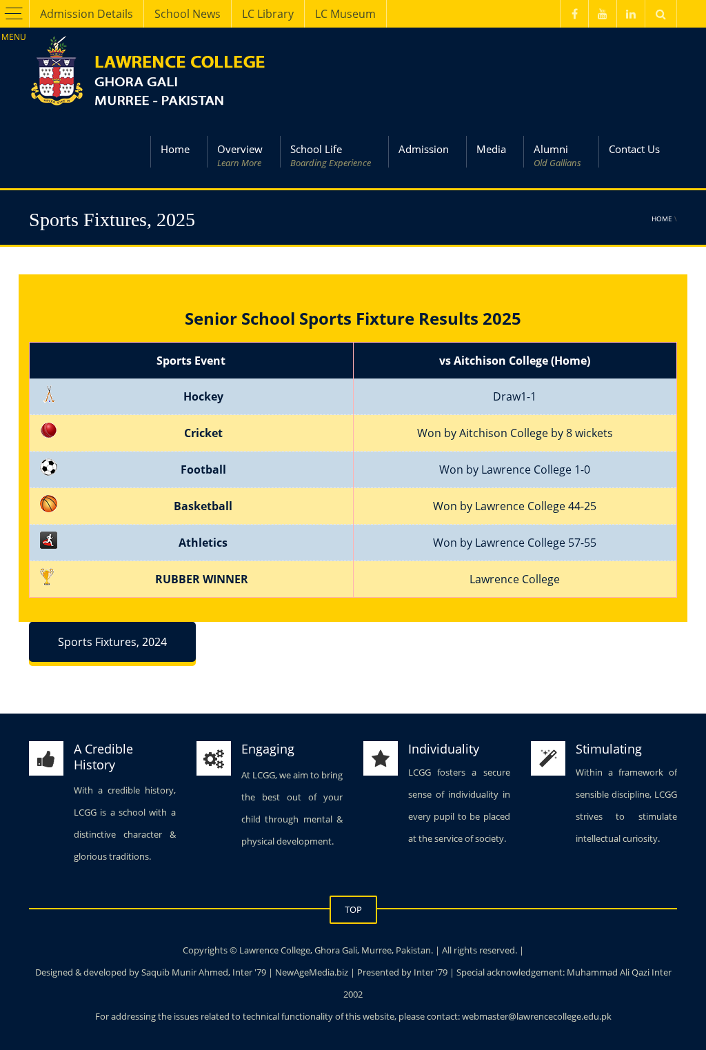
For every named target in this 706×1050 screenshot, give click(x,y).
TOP (353, 909)
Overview (240, 155)
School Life (330, 155)
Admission (424, 149)
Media (491, 149)
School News (187, 13)
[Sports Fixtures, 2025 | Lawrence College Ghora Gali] (149, 70)
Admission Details (86, 13)
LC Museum (345, 13)
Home (175, 149)
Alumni (557, 155)
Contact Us (634, 149)
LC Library (268, 13)
